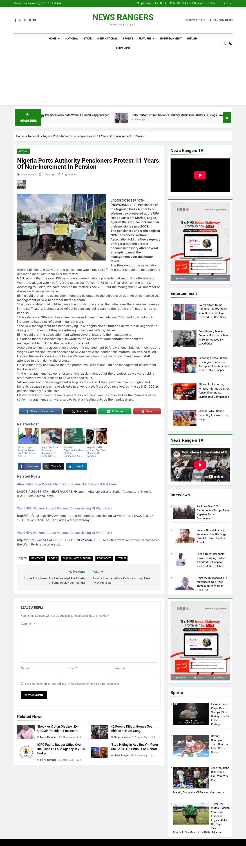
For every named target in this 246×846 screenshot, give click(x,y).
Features (144, 38)
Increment (37, 558)
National (71, 38)
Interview (123, 48)
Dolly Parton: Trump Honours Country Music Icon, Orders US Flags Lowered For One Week (155, 115)
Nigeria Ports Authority (77, 558)
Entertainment (171, 38)
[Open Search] (224, 43)
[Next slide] (230, 3)
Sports (128, 38)
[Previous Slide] (224, 3)
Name (25, 668)
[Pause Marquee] (227, 117)
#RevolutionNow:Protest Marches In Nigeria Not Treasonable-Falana (67, 484)
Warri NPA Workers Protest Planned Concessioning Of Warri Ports (64, 508)
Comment (28, 623)
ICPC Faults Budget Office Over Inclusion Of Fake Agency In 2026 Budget (61, 749)
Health (192, 38)
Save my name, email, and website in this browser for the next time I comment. (72, 683)
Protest (121, 558)
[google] (29, 20)
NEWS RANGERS (123, 17)
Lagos (53, 558)
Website (120, 668)
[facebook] (15, 20)
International (107, 38)
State (87, 38)
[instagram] (19, 20)
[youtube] (34, 20)
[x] (24, 20)
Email (72, 668)
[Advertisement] (123, 80)
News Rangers (28, 174)
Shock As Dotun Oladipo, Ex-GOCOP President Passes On (181, 3)
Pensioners (104, 558)
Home (52, 38)
